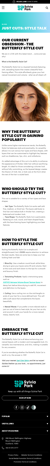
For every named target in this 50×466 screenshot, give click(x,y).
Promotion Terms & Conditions (25, 462)
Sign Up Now (25, 398)
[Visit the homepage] (25, 8)
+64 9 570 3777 (11, 448)
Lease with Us (7, 436)
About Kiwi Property (10, 450)
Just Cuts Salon (23, 360)
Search (47, 8)
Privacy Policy (13, 455)
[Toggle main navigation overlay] (3, 8)
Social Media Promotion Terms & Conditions (25, 458)
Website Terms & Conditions (31, 455)
